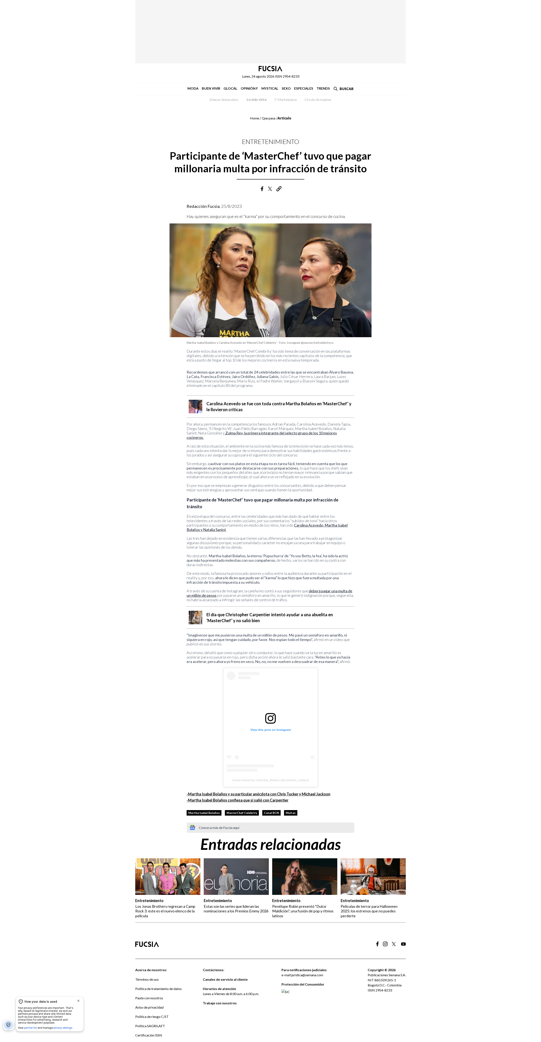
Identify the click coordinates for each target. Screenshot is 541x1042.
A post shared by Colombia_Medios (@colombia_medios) (270, 780)
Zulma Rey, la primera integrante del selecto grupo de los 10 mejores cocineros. (262, 435)
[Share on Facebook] (262, 188)
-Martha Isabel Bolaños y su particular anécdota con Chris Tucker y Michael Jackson (258, 794)
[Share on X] (270, 189)
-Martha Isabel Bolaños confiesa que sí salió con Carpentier (237, 800)
